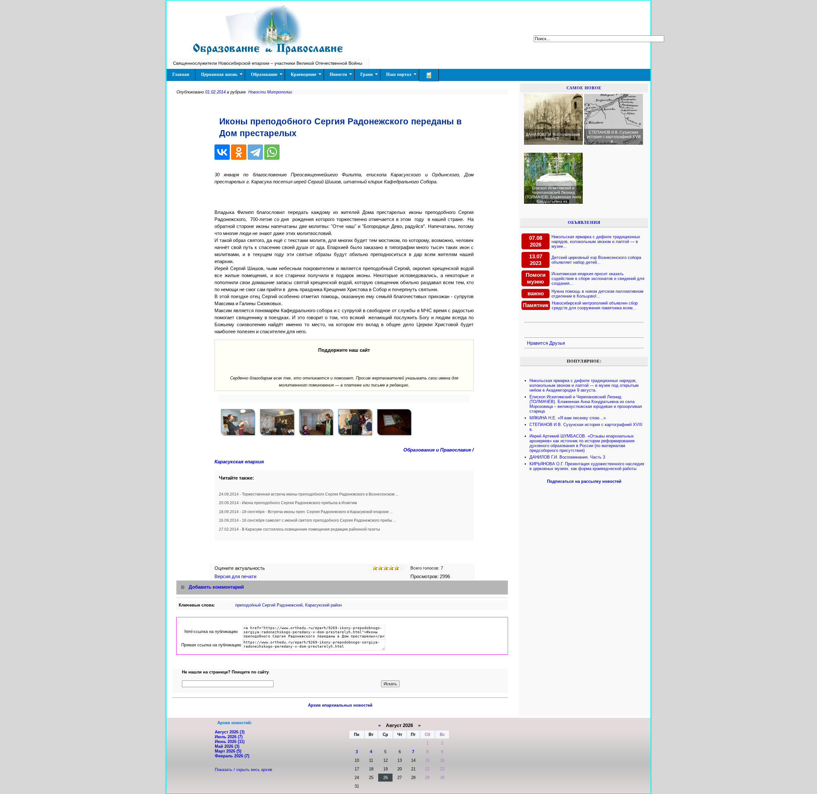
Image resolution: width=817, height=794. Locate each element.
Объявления (584, 222)
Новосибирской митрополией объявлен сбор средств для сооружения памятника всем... (595, 305)
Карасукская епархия (239, 461)
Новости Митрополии (270, 92)
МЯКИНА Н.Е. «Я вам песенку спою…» (567, 417)
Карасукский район (323, 605)
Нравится (537, 343)
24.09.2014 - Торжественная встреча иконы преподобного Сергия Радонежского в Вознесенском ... (308, 494)
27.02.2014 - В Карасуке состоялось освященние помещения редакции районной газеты (299, 529)
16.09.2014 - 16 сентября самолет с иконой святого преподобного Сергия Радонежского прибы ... (307, 520)
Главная (180, 74)
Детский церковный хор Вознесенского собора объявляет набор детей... (596, 260)
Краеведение (303, 74)
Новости (338, 74)
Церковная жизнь (219, 74)
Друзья (557, 343)
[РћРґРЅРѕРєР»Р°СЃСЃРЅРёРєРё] (238, 152)
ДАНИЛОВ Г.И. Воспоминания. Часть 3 (567, 457)
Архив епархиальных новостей (340, 705)
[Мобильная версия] (429, 75)
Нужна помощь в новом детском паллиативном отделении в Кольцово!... (597, 293)
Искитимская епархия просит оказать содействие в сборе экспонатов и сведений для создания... (597, 278)
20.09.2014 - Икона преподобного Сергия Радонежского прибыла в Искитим (288, 503)
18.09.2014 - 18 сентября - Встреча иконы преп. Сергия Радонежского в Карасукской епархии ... (306, 512)
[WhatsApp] (272, 152)
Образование (264, 74)
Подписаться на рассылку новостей (584, 481)
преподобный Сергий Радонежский (269, 605)
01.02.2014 (215, 92)
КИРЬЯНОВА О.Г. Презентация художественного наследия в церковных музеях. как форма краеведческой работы (586, 466)
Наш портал (398, 74)
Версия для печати (236, 576)
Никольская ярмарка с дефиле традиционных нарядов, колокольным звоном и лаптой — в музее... (595, 241)
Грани (366, 74)
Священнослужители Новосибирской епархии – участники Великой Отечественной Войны (267, 63)
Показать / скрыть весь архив (243, 769)
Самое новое (584, 87)
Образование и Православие (437, 449)
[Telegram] (255, 152)
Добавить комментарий (216, 587)
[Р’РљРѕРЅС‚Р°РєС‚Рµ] (222, 152)
